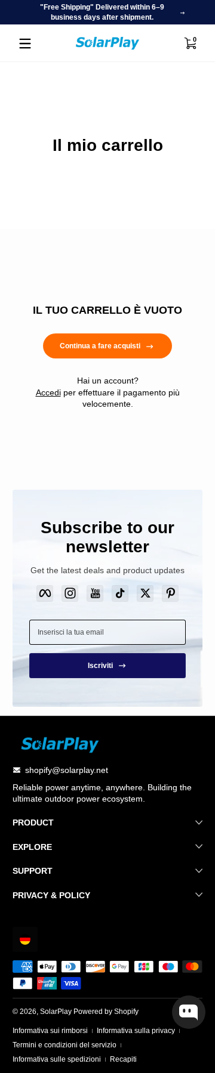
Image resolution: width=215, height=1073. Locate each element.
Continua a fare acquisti (100, 346)
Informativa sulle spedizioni (57, 1059)
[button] (25, 939)
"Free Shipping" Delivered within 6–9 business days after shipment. (102, 12)
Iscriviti (100, 665)
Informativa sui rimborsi (50, 1030)
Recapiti (123, 1059)
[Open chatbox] (188, 1012)
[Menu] (25, 43)
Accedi (48, 392)
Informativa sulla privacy (136, 1030)
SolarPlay (56, 1011)
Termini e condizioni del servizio (64, 1045)
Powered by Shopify (106, 1011)
